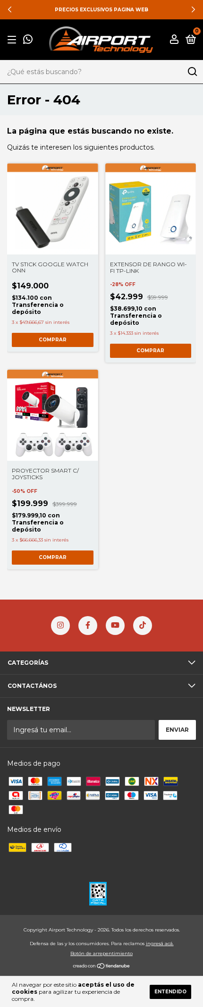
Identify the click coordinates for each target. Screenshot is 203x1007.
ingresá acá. (160, 943)
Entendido (170, 992)
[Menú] (13, 40)
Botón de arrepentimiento (101, 953)
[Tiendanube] (101, 967)
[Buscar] (192, 71)
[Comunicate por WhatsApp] (28, 40)
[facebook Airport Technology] (87, 625)
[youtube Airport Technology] (115, 625)
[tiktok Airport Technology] (142, 625)
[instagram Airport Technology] (60, 625)
